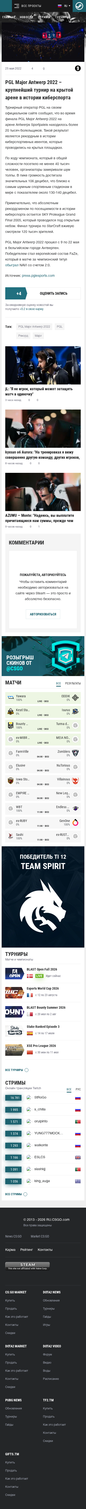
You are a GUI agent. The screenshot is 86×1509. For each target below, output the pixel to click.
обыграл (12, 265)
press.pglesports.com (38, 275)
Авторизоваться (43, 614)
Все (58, 683)
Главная (8, 17)
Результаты (73, 683)
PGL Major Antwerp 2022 (34, 326)
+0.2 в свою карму (31, 309)
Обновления (51, 1300)
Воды (46, 1371)
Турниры (62, 17)
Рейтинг (26, 1250)
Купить (10, 1300)
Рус (78, 1089)
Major (38, 336)
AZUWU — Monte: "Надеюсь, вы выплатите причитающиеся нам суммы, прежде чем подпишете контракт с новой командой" (39, 518)
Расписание (51, 1379)
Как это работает (16, 1317)
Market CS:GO (40, 1236)
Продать (11, 1308)
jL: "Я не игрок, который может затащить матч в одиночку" (39, 391)
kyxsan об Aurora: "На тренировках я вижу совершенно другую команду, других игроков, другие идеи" (42, 455)
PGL (59, 326)
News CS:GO (13, 1236)
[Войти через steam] (79, 6)
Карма (10, 1250)
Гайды (47, 1317)
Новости (26, 17)
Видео (47, 1362)
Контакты (45, 1250)
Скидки (10, 1333)
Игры (46, 1325)
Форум (47, 1354)
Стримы (44, 17)
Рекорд (23, 336)
